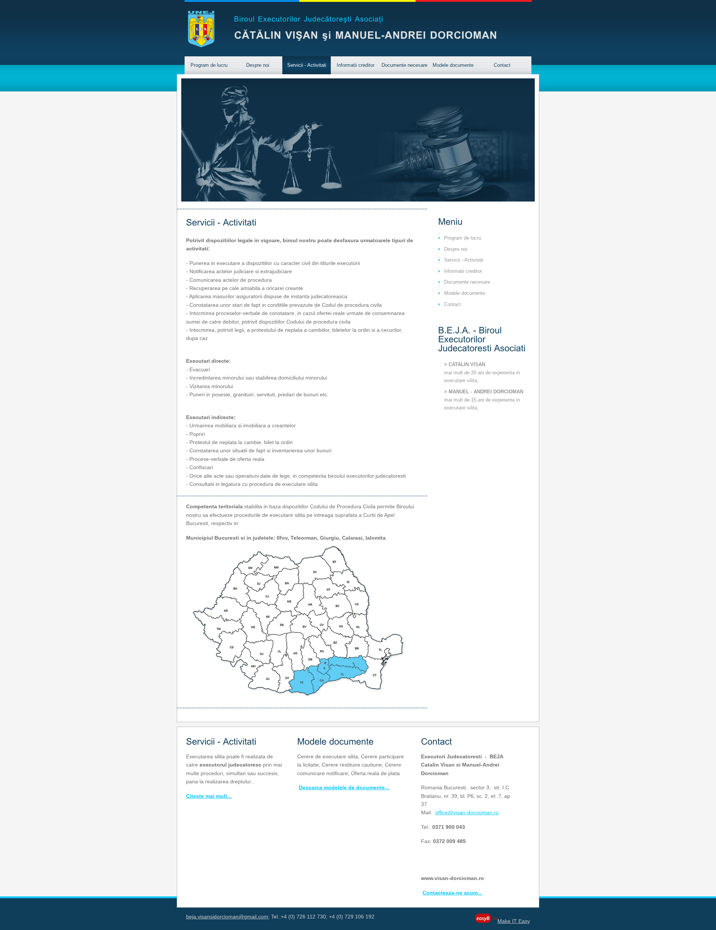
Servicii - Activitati (306, 65)
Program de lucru (209, 65)
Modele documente (453, 65)
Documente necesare (404, 65)
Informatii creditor (355, 65)
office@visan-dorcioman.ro (467, 812)
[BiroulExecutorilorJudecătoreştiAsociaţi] (309, 17)
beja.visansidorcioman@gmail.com (227, 917)
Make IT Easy (513, 921)
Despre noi (257, 65)
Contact (502, 65)
